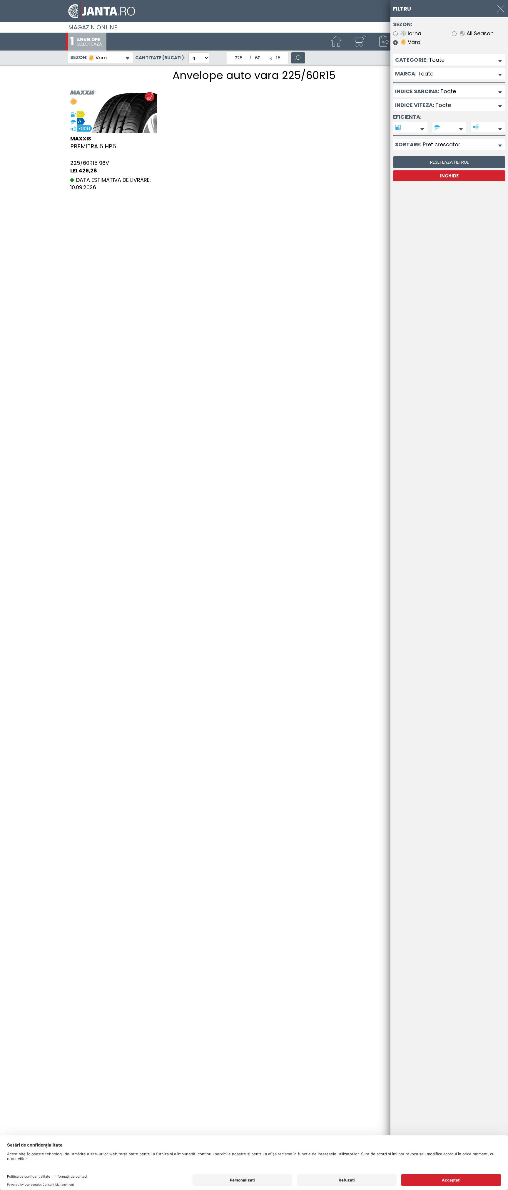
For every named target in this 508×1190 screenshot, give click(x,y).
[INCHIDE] (500, 9)
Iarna (413, 33)
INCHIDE (449, 176)
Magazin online (92, 27)
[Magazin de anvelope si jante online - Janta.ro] (254, 11)
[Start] (336, 42)
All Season (479, 33)
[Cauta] (298, 57)
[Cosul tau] (360, 42)
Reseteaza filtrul (449, 162)
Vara (413, 42)
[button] (383, 42)
